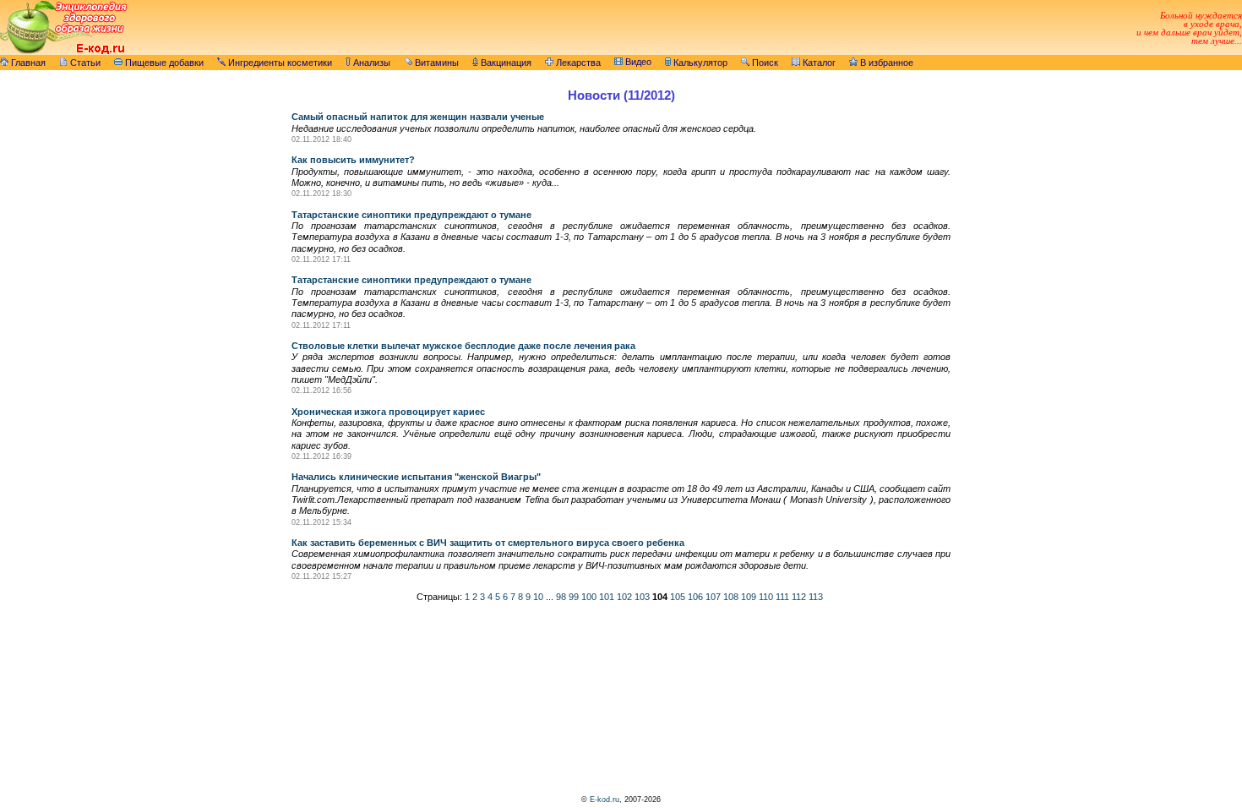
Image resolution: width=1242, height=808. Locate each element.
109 (748, 597)
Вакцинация (504, 62)
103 (642, 597)
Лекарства (577, 62)
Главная (27, 62)
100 (588, 597)
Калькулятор (699, 62)
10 (538, 597)
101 (606, 597)
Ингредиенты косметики (279, 62)
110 (766, 597)
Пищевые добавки (163, 62)
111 (782, 597)
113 (816, 597)
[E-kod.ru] (63, 51)
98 (561, 597)
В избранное (885, 62)
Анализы (370, 62)
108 (730, 597)
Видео (637, 62)
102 (624, 597)
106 (695, 597)
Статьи (84, 62)
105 (677, 597)
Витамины (435, 62)
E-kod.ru (604, 799)
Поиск (763, 62)
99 (574, 597)
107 (713, 597)
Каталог (818, 62)
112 (799, 597)
